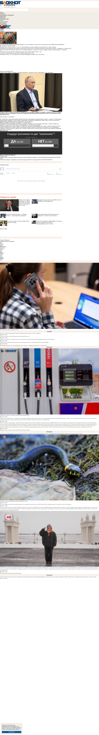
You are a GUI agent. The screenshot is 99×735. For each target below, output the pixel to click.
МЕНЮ (1, 12)
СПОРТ (1, 20)
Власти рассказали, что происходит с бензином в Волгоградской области (16, 415)
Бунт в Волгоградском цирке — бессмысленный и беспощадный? (14, 418)
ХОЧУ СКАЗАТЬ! (4, 21)
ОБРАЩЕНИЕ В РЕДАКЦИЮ (7, 15)
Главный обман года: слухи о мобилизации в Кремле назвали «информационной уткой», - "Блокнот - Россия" (53, 418)
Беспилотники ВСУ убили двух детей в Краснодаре (11, 573)
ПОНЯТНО (12, 732)
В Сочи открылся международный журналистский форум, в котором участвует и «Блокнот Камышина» (21, 333)
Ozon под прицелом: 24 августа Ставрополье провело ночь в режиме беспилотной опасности (19, 504)
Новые (1, 173)
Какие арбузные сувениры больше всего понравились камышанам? (14, 576)
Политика (2, 71)
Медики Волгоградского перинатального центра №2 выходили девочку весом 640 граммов (30, 424)
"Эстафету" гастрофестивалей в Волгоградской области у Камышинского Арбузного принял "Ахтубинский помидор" (71, 424)
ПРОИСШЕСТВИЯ (4, 19)
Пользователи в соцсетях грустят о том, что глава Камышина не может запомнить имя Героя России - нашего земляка (28, 47)
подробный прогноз (4, 241)
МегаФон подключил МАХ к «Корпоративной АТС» (9, 329)
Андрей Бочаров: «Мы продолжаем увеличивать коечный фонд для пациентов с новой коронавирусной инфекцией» (27, 157)
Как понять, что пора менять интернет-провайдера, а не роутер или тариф (58, 567)
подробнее (11, 241)
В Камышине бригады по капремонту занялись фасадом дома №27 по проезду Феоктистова (21, 159)
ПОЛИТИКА (2, 17)
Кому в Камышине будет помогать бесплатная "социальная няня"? (37, 419)
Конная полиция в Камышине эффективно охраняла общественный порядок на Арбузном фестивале (49, 576)
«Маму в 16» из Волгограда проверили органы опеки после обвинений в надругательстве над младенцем (22, 567)
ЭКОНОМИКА (3, 23)
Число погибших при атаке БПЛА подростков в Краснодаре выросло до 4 (16, 336)
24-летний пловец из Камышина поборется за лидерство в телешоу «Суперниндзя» (55, 504)
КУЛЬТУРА (2, 14)
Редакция (2, 31)
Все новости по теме (5, 45)
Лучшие (8, 173)
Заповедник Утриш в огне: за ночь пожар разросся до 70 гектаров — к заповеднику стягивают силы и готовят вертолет (24, 345)
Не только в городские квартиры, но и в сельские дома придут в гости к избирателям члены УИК (20, 433)
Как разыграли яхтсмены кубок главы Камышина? (11, 508)
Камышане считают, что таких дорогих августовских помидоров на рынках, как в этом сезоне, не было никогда (61, 433)
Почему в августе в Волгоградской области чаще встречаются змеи (14, 501)
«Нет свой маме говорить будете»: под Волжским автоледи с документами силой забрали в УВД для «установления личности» (26, 422)
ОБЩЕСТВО (3, 16)
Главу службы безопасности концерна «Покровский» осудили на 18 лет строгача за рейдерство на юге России (23, 507)
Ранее (13, 173)
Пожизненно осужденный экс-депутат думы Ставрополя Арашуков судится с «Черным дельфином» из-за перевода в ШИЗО (25, 342)
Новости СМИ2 (3, 228)
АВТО (8, 27)
